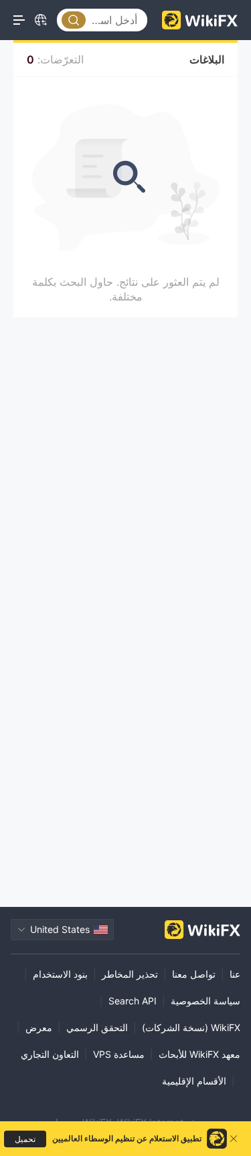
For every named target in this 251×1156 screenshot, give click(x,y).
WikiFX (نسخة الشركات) (191, 1027)
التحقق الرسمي (97, 1027)
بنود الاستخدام (60, 974)
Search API (132, 1000)
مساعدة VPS (119, 1054)
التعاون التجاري (50, 1054)
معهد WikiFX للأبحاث (199, 1054)
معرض (38, 1027)
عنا (235, 974)
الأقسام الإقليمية (194, 1081)
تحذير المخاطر (130, 974)
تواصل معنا (194, 974)
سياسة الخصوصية (205, 1000)
